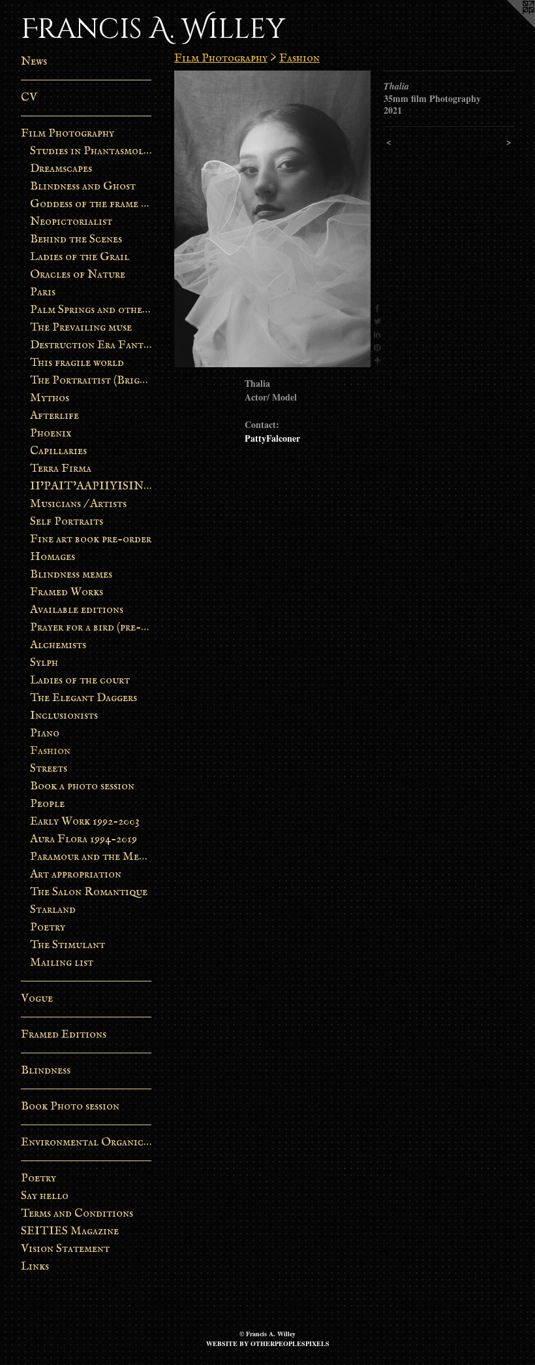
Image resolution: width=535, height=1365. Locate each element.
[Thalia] (272, 219)
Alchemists (58, 645)
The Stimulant (67, 945)
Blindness (45, 1070)
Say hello (45, 1196)
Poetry (47, 927)
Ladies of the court (80, 680)
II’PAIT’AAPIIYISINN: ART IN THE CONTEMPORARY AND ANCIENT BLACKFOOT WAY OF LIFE (91, 486)
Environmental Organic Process (86, 1142)
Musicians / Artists (78, 504)
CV (29, 97)
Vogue (37, 998)
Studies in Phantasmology (91, 151)
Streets (48, 768)
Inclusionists (64, 715)
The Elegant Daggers (83, 698)
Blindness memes (71, 574)
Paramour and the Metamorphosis (91, 856)
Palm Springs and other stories (91, 310)
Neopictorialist (71, 221)
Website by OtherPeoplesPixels (267, 1343)
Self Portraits (66, 521)
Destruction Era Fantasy (91, 345)
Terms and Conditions (77, 1213)
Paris (42, 292)
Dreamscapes (61, 168)
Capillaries (58, 451)
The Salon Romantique (88, 892)
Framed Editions (63, 1034)
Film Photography (67, 133)
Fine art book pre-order (90, 539)
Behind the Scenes (76, 239)
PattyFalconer (272, 438)
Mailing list (61, 962)
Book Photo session (70, 1106)
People (47, 804)
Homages (52, 557)
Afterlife (54, 415)
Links (35, 1266)
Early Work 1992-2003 (85, 821)
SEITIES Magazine (70, 1231)
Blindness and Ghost (83, 186)
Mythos (49, 398)
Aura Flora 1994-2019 (83, 839)
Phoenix (51, 433)
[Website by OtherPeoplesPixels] (509, 26)
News (34, 61)
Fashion (50, 751)
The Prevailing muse (81, 327)
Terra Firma (60, 468)
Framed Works (66, 592)
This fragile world (77, 362)
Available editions (76, 609)
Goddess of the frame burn (91, 204)
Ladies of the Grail (79, 257)
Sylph (44, 662)
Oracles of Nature (77, 274)
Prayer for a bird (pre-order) (91, 627)
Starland (53, 909)
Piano (44, 733)
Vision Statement (65, 1249)
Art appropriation (75, 874)
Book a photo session (82, 786)
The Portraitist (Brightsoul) (91, 380)
